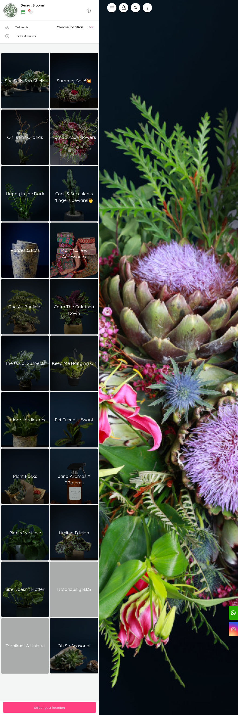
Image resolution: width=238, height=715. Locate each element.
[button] (49, 10)
